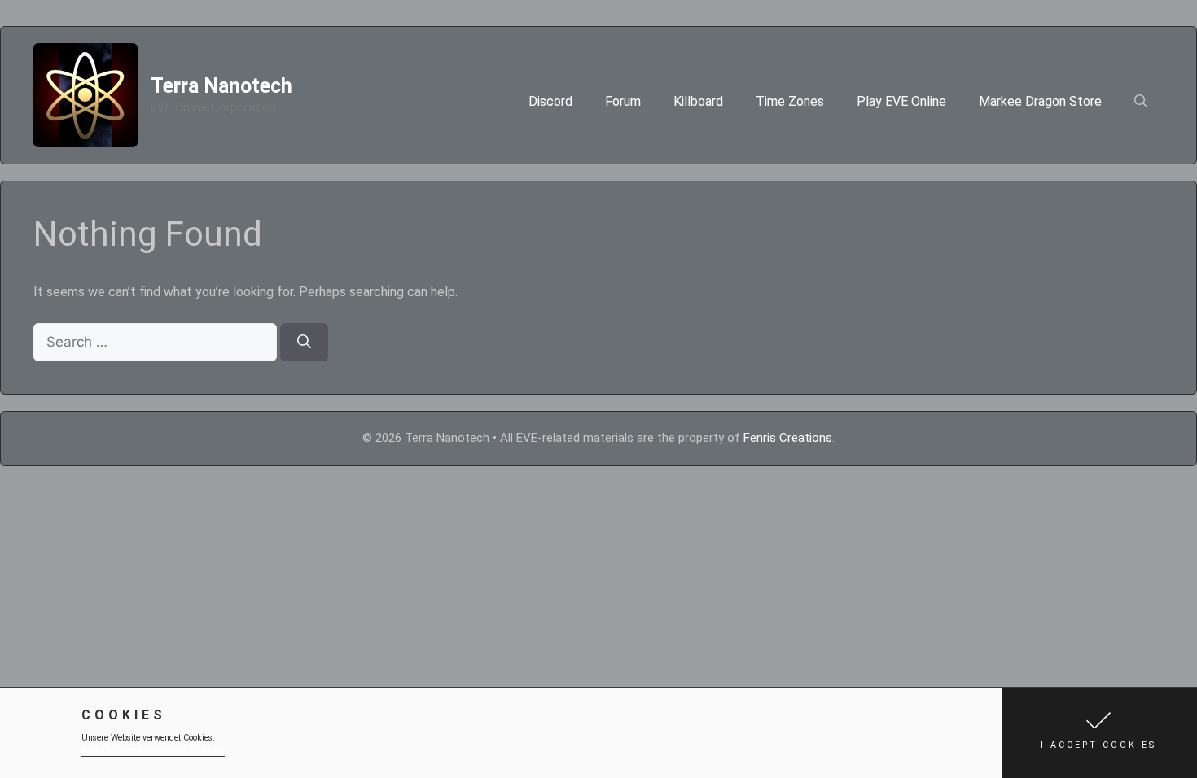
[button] (1099, 733)
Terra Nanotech (221, 86)
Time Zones (790, 101)
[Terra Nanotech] (85, 94)
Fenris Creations (787, 438)
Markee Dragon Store (1040, 101)
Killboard (698, 101)
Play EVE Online (901, 101)
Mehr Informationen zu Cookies (153, 750)
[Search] (304, 342)
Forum (623, 101)
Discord (550, 101)
